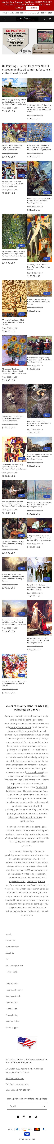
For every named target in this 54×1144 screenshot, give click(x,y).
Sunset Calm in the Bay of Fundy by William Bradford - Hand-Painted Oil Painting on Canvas (14, 622)
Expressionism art (18, 885)
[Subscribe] (44, 1106)
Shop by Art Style (13, 996)
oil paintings (28, 719)
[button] (3, 19)
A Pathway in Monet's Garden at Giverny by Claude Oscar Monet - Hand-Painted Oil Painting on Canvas (39, 108)
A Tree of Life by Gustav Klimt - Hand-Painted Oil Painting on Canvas (13, 322)
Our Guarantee (12, 946)
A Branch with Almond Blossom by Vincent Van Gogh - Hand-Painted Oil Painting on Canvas (39, 147)
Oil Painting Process (14, 965)
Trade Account (12, 1002)
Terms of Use (11, 1008)
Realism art (32, 881)
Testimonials (11, 972)
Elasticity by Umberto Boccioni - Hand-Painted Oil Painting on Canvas (14, 683)
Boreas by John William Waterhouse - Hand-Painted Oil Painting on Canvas (39, 423)
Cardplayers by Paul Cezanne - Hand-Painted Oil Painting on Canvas (13, 543)
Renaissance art (38, 885)
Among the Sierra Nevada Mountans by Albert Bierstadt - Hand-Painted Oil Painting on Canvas (13, 577)
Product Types (12, 1027)
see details (32, 8)
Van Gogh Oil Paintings (24, 779)
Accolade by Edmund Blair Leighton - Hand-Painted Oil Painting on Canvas (38, 640)
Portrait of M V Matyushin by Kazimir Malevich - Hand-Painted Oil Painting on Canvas (14, 466)
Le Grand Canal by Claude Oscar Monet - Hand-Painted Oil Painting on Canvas (39, 504)
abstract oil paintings (27, 813)
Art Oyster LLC (30, 1139)
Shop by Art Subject (14, 990)
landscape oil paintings (27, 809)
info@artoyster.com (15, 1078)
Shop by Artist (12, 983)
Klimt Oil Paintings (23, 794)
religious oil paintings (31, 817)
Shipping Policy (12, 1021)
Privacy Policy (12, 1015)
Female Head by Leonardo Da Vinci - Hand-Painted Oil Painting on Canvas (13, 418)
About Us (10, 953)
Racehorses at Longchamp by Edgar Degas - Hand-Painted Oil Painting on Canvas (39, 359)
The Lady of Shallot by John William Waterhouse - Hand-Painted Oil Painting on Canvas (14, 504)
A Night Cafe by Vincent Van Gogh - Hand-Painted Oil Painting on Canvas (12, 147)
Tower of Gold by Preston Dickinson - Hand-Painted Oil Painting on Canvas (13, 184)
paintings (39, 826)
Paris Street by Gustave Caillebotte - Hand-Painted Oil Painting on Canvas (39, 587)
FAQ (7, 959)
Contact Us (10, 940)
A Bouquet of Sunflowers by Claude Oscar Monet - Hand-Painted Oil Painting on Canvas (14, 371)
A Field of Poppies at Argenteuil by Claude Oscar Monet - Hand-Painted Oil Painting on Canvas (14, 102)
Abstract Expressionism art (24, 877)
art (34, 858)
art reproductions (34, 772)
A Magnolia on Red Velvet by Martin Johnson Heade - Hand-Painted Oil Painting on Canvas (39, 538)
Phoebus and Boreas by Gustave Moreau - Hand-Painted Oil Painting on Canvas (39, 200)
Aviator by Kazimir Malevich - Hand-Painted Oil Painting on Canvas (38, 267)
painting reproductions (20, 727)
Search (9, 934)
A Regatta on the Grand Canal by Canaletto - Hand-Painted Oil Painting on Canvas (39, 456)
